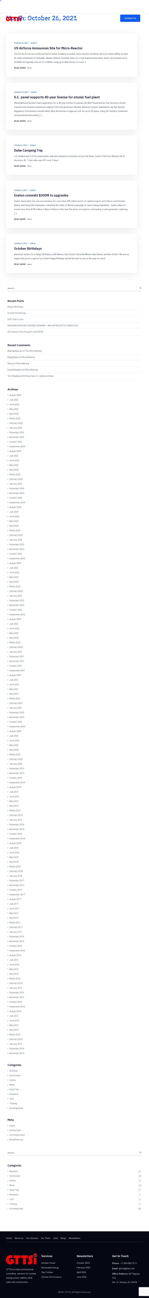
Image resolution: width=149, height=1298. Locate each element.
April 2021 (14, 694)
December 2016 (16, 936)
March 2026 (14, 418)
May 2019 (13, 801)
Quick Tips (14, 1089)
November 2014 (16, 1053)
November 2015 (16, 997)
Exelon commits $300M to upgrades (41, 195)
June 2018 (14, 852)
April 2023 (14, 582)
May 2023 (13, 577)
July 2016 (13, 960)
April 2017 (14, 918)
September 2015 (17, 1006)
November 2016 (16, 941)
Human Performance (51, 1277)
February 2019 (16, 815)
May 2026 (13, 409)
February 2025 (16, 479)
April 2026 (14, 414)
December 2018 (16, 824)
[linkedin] (46, 3)
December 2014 (16, 1048)
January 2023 (15, 596)
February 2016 (16, 983)
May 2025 (13, 465)
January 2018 (15, 876)
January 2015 (15, 1044)
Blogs (95, 18)
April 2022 (14, 638)
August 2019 (15, 787)
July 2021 (13, 680)
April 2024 (14, 526)
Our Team (73, 18)
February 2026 (16, 423)
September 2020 (17, 726)
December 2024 (16, 488)
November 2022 (16, 605)
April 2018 (14, 862)
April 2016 (14, 974)
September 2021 (17, 670)
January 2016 (15, 988)
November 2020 (16, 717)
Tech (11, 1099)
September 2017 (17, 894)
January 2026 (15, 428)
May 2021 (13, 689)
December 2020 (16, 712)
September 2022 (17, 614)
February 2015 (16, 1039)
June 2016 (14, 964)
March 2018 (14, 866)
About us (40, 18)
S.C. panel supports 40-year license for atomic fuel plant (57, 97)
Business (13, 1071)
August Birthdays (15, 307)
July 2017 (13, 904)
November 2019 (16, 773)
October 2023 (15, 554)
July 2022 (13, 624)
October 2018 (15, 834)
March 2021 (14, 698)
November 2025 (16, 437)
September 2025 (17, 446)
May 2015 (13, 1025)
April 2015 (14, 1030)
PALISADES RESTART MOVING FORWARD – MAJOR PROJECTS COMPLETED (43, 325)
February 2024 (16, 535)
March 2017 (14, 922)
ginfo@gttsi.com (108, 3)
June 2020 (14, 740)
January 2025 (15, 484)
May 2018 (13, 857)
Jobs (85, 18)
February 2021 (16, 703)
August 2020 (15, 731)
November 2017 (16, 885)
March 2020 (14, 754)
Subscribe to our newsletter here (21, 3)
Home (28, 18)
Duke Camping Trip (28, 150)
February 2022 (16, 647)
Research (13, 1094)
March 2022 (14, 642)
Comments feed (17, 1135)
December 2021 (16, 656)
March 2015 (14, 1034)
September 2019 (17, 782)
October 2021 (15, 666)
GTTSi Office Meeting (32, 351)
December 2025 (16, 432)
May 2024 (13, 521)
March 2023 (14, 586)
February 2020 (16, 759)
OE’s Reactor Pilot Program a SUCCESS (25, 332)
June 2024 (14, 516)
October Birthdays (28, 248)
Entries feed (15, 1130)
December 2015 (16, 992)
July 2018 (13, 848)
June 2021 (14, 684)
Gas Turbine (47, 1272)
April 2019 (14, 806)
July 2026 (13, 400)
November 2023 (16, 549)
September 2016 (17, 950)
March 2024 (14, 530)
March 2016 (14, 978)
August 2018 (15, 843)
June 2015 (14, 1020)
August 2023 (15, 563)
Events (12, 1080)
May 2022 (13, 633)
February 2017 (16, 927)
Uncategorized (16, 1108)
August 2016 (15, 955)
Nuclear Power (48, 1263)
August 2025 (15, 451)
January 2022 (15, 652)
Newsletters (109, 18)
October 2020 (15, 722)
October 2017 (15, 890)
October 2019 (15, 778)
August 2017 (15, 899)
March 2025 (14, 474)
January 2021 (15, 708)
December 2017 (16, 880)
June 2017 (14, 908)
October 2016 (15, 946)
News (12, 1085)
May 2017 (13, 913)
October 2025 (15, 442)
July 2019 (13, 792)
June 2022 (14, 628)
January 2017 (15, 932)
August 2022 (15, 619)
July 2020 (13, 736)
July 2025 (13, 456)
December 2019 (16, 768)
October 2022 (15, 610)
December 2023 (16, 544)
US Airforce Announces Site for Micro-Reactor (48, 48)
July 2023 (13, 568)
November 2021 (16, 661)
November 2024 (16, 493)
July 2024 (13, 512)
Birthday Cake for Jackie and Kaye (38, 376)
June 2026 (14, 404)
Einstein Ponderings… (17, 313)
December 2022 (16, 600)
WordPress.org (16, 1139)
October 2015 (15, 1002)
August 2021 (15, 675)
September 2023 (17, 558)
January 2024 (15, 540)
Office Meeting (28, 357)
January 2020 (15, 764)
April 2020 (14, 750)
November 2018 (16, 829)
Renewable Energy (50, 1267)
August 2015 (15, 1011)
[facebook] (41, 3)
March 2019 (14, 810)
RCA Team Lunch (15, 319)
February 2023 (16, 591)
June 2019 (14, 796)
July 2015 (13, 1016)
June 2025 (14, 460)
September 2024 (17, 502)
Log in (12, 1125)
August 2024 (15, 507)
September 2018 (17, 838)
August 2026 (15, 395)
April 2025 (14, 470)
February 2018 (16, 871)
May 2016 (13, 969)
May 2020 (13, 745)
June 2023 (14, 572)
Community (14, 1075)
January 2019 (15, 820)
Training (13, 1103)
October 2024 (15, 498)
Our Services (56, 18)
